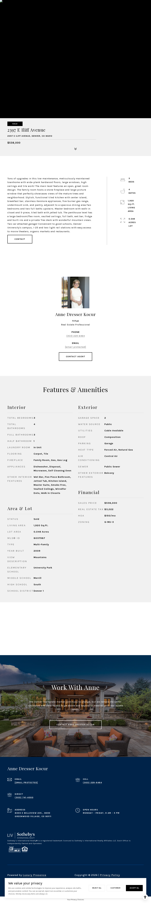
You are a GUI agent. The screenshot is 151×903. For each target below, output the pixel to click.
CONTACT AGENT (75, 356)
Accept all (134, 888)
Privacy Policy (110, 875)
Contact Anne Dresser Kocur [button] (75, 724)
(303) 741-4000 (24, 797)
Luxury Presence (34, 875)
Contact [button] (19, 239)
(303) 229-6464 (75, 335)
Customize (115, 888)
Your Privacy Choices (75, 900)
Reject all (96, 888)
